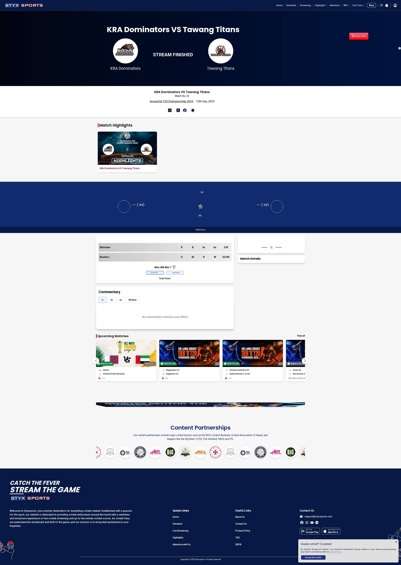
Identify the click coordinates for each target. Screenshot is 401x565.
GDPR (238, 544)
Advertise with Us (182, 544)
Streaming (305, 5)
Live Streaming (180, 530)
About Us (240, 517)
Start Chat (361, 36)
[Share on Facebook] (184, 110)
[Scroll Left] (96, 361)
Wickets (133, 300)
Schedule (291, 5)
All (102, 300)
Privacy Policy (242, 530)
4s (111, 300)
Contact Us (241, 524)
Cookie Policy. (336, 552)
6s (121, 300)
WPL (346, 5)
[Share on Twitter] (178, 110)
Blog (371, 5)
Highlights (320, 5)
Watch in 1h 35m (298, 364)
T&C (237, 537)
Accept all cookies (313, 557)
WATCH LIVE (106, 364)
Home (279, 5)
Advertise (335, 5)
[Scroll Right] (305, 361)
